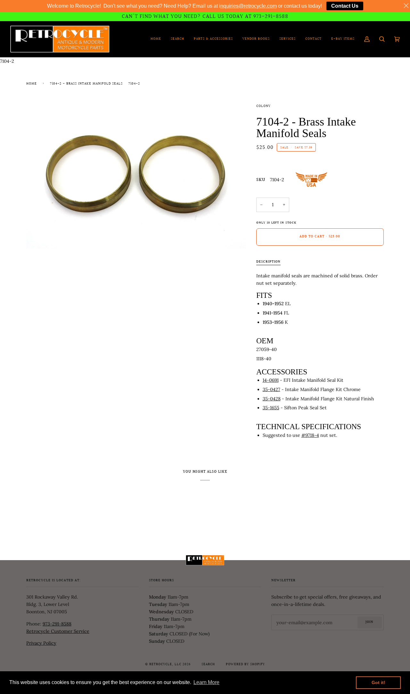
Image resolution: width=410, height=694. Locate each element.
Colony (263, 106)
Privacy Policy (41, 643)
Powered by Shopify (245, 664)
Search (208, 664)
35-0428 (272, 399)
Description (268, 262)
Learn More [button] (206, 682)
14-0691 (271, 380)
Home (31, 84)
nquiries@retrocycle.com (248, 6)
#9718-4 (310, 435)
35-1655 (271, 408)
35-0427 (271, 389)
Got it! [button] (378, 682)
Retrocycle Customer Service (57, 631)
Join (369, 622)
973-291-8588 (57, 624)
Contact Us (344, 6)
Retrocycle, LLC (165, 664)
